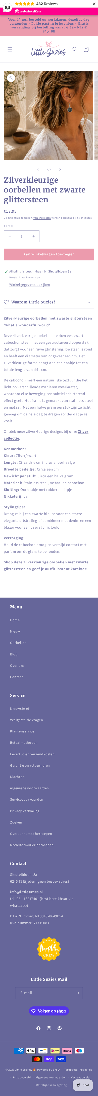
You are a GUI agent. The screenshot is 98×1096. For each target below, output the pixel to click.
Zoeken (16, 822)
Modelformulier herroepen (32, 845)
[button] (10, 49)
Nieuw (15, 631)
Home (15, 620)
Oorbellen (18, 642)
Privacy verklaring (24, 811)
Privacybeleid (22, 1077)
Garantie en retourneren (30, 765)
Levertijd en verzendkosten (32, 754)
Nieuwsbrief (19, 708)
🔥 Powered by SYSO (46, 1070)
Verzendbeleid (80, 1077)
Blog (13, 654)
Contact (16, 677)
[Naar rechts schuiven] (60, 169)
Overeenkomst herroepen (31, 833)
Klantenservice (22, 731)
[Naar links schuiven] (37, 169)
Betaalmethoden (23, 742)
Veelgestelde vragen (26, 720)
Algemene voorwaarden (29, 788)
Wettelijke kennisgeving (51, 1085)
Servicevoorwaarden (26, 799)
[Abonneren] (77, 993)
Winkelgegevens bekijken (29, 284)
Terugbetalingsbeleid (78, 1070)
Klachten (17, 776)
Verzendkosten (42, 218)
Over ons (17, 665)
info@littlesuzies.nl (26, 892)
